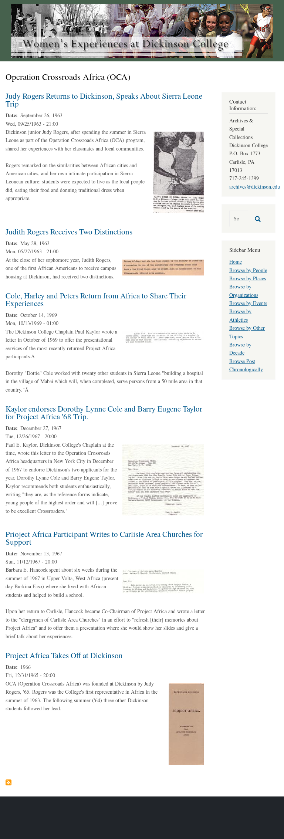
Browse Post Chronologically (246, 365)
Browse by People (248, 270)
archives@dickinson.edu (254, 186)
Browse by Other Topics (247, 331)
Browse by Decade (240, 348)
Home (235, 261)
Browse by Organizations (243, 290)
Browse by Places (247, 278)
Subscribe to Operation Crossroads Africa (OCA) (8, 782)
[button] (178, 171)
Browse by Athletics (240, 315)
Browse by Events (248, 303)
